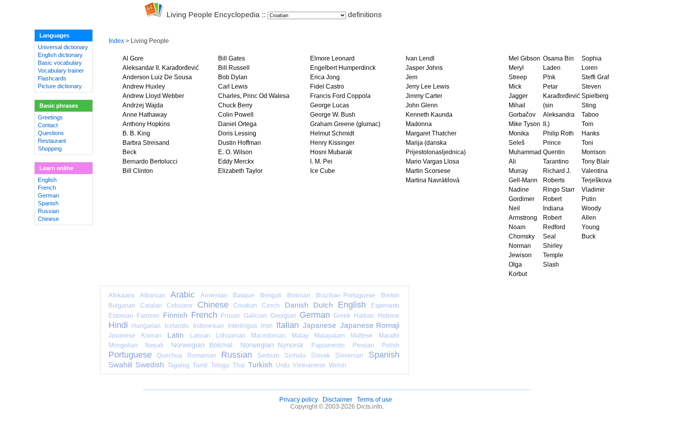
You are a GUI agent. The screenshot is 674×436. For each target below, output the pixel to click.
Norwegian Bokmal (201, 345)
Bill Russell (234, 67)
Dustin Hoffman (239, 142)
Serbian (268, 355)
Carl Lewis (233, 86)
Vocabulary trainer (61, 71)
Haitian (364, 315)
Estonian (120, 315)
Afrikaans (121, 295)
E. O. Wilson (235, 152)
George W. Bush (332, 114)
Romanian (201, 355)
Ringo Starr (559, 189)
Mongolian (123, 345)
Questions (51, 133)
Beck (129, 152)
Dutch (323, 305)
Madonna (419, 124)
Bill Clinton (137, 170)
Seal (549, 236)
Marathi (389, 335)
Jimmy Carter (424, 96)
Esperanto (385, 305)
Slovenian (349, 355)
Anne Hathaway (144, 114)
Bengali (271, 295)
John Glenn (422, 105)
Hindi (118, 325)
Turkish (260, 365)
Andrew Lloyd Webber (153, 96)
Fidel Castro (327, 86)
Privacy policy (298, 399)
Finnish (175, 315)
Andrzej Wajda (142, 105)
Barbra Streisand (145, 142)
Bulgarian (121, 305)
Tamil (200, 365)
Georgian (283, 315)
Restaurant (52, 141)
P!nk (549, 77)
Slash (551, 264)
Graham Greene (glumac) (345, 124)
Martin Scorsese (428, 170)
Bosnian (298, 295)
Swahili (120, 365)
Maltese (361, 335)
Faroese (148, 315)
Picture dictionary (60, 86)
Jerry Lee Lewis (427, 86)
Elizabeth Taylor (240, 170)
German (48, 195)
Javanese (121, 335)
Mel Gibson (524, 58)
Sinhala (295, 355)
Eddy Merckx (236, 161)
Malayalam (329, 335)
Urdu (282, 365)
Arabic (182, 294)
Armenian (213, 295)
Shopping (50, 149)
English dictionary (60, 55)
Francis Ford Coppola (340, 96)
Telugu (220, 365)
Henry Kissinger (332, 142)
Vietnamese (309, 365)
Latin (175, 335)
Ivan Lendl (420, 58)
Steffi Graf (595, 77)
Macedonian (268, 335)
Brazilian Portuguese (345, 295)
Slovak (320, 355)
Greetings (50, 117)
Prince (552, 142)
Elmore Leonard (332, 58)
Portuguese (130, 354)
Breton (390, 295)
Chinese (48, 219)
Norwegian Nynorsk (272, 345)
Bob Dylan (232, 77)
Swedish (149, 365)
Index (116, 40)
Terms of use (374, 399)
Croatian (245, 305)
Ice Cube (322, 170)
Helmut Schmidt (332, 133)
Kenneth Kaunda (429, 114)
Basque (243, 295)
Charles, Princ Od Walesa (253, 96)
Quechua (169, 355)
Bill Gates (231, 58)
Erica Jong (325, 77)
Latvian (200, 335)
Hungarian (146, 325)
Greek (341, 315)
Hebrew (388, 315)
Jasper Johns (424, 67)
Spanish (48, 203)
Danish (297, 305)
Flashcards (52, 78)
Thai (238, 365)
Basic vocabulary (60, 63)
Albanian (152, 295)
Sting (589, 105)
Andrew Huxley (143, 86)
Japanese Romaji (369, 325)
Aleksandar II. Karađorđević (160, 67)
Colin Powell (236, 114)
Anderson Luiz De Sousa (157, 77)
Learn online (56, 168)
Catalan (151, 305)
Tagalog (178, 365)
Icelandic (177, 325)
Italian (287, 325)
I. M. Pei (321, 161)
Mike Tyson (524, 124)
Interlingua (242, 325)
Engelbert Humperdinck (343, 67)
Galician (255, 315)
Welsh (337, 365)
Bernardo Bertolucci (149, 161)
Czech (271, 305)
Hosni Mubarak (331, 152)
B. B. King (136, 133)
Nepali (154, 345)
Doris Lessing (237, 133)
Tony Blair (595, 161)
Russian (48, 211)
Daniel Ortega (237, 124)
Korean (151, 335)
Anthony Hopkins (146, 124)
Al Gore (133, 58)
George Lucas (329, 105)
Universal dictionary (63, 47)
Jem (411, 77)
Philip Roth (558, 133)
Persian (363, 345)
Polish (390, 345)
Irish (267, 325)
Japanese (319, 325)
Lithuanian (230, 335)
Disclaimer (337, 399)
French (47, 188)
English (47, 180)
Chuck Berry (235, 105)
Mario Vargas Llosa (432, 161)
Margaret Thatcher (431, 133)
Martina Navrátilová (432, 180)
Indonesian (208, 325)
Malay (300, 335)
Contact (48, 125)
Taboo (590, 114)
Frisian (230, 315)
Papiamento (328, 345)
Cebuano (179, 305)
